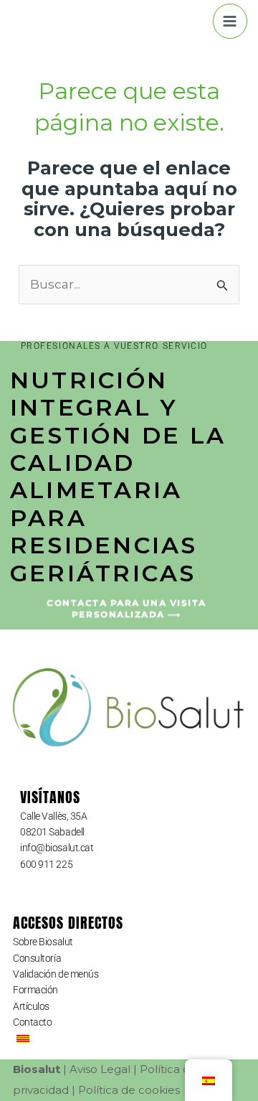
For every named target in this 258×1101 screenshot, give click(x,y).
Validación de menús (55, 974)
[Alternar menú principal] (230, 21)
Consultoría (37, 958)
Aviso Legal (100, 1069)
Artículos (31, 1006)
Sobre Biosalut (43, 941)
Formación (35, 989)
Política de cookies (129, 1090)
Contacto (32, 1022)
